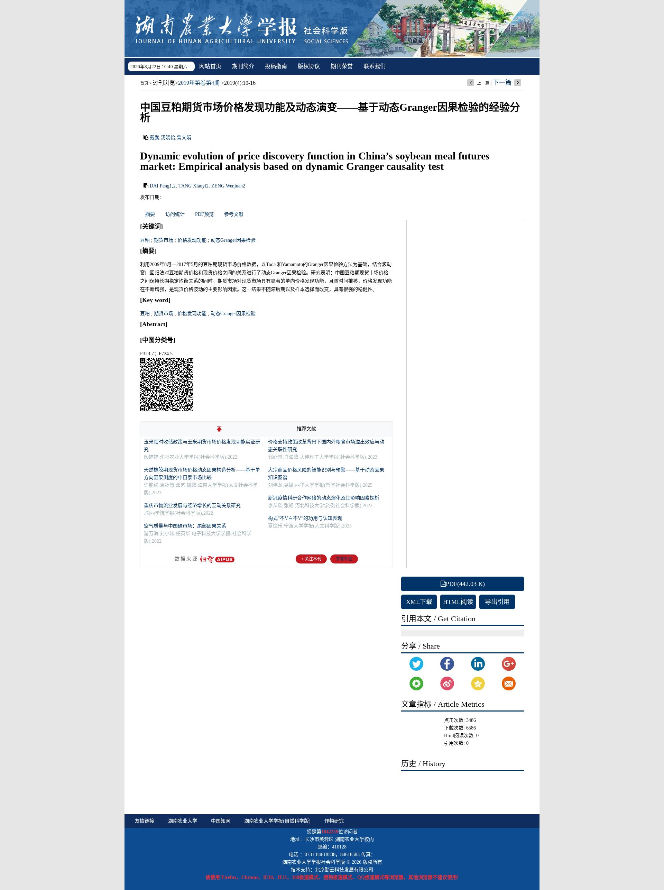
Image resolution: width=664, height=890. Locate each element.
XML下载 (419, 601)
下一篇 (502, 82)
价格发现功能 (191, 240)
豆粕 (145, 240)
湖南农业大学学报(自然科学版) (277, 821)
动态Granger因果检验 (233, 240)
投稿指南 (276, 66)
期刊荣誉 (342, 66)
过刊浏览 (164, 83)
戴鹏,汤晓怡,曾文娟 (170, 137)
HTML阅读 (458, 601)
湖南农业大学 (182, 821)
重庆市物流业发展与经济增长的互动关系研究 (192, 505)
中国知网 (220, 821)
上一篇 (483, 83)
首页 (144, 83)
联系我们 (374, 66)
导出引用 (497, 601)
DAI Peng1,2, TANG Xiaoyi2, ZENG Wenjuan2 (197, 186)
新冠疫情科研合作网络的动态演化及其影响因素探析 (323, 498)
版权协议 (309, 66)
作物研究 (334, 821)
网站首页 (210, 66)
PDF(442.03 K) (465, 583)
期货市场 (163, 240)
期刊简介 (243, 66)
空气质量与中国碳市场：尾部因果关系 (185, 526)
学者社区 (344, 559)
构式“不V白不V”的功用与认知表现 (305, 518)
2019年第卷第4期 (199, 83)
